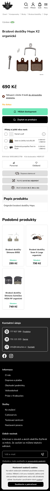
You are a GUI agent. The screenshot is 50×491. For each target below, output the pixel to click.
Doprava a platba (13, 380)
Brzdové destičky (34, 14)
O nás (8, 375)
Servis (25, 339)
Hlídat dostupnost (27, 111)
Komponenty (14, 14)
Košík (39, 8)
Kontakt (31, 347)
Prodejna (26, 331)
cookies (39, 479)
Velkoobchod (11, 390)
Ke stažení (10, 409)
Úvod (5, 14)
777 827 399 (15, 331)
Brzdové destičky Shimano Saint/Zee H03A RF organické (13, 296)
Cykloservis (11, 414)
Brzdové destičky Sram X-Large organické (37, 252)
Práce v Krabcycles (14, 395)
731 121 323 (15, 339)
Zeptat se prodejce (27, 119)
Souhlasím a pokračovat (26, 484)
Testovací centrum (14, 420)
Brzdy (24, 14)
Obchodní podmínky (15, 385)
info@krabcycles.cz (18, 347)
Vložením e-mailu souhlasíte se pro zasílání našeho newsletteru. (23, 462)
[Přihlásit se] (42, 454)
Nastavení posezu (14, 425)
